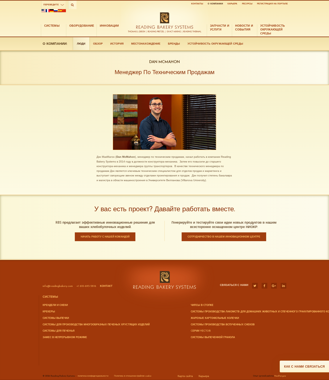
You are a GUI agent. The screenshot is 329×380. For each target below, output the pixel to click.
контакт (106, 286)
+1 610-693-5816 (86, 286)
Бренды (174, 43)
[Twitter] (255, 286)
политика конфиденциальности (93, 376)
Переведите (51, 5)
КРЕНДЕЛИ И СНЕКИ (55, 305)
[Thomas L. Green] (137, 32)
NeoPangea (280, 376)
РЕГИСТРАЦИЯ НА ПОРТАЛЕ (272, 4)
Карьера (232, 4)
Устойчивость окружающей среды (215, 43)
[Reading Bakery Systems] (164, 20)
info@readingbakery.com (58, 286)
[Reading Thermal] (191, 32)
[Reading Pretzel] (156, 32)
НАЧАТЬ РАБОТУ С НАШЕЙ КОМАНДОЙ (105, 237)
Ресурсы (247, 4)
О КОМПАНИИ (215, 4)
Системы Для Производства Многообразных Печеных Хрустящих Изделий (96, 324)
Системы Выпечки (56, 318)
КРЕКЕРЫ (49, 311)
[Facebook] (264, 286)
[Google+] (274, 286)
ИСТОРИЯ (117, 43)
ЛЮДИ (81, 43)
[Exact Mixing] (174, 32)
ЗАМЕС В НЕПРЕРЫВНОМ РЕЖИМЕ (65, 337)
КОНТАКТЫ (197, 4)
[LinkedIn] (283, 286)
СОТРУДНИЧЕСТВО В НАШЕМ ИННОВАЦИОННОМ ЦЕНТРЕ (224, 237)
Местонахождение (146, 43)
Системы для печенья (58, 331)
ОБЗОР (98, 43)
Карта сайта (185, 376)
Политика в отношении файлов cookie (132, 376)
